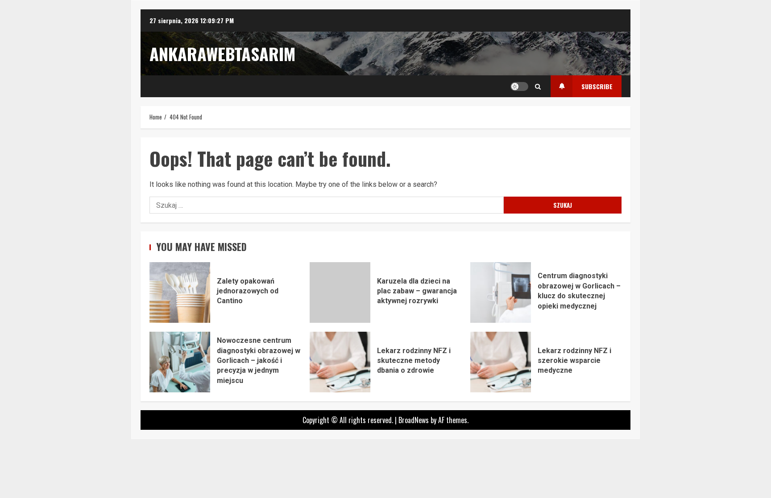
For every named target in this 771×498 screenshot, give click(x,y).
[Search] (538, 86)
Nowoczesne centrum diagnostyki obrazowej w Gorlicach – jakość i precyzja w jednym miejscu (179, 362)
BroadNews (413, 420)
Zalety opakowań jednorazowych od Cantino (179, 292)
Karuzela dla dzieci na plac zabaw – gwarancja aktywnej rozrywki (340, 292)
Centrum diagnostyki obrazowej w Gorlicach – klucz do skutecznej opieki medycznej (500, 292)
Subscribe (597, 86)
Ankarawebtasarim (222, 53)
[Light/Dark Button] (519, 86)
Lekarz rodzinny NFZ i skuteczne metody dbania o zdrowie (340, 362)
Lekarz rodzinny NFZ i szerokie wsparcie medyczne (500, 362)
